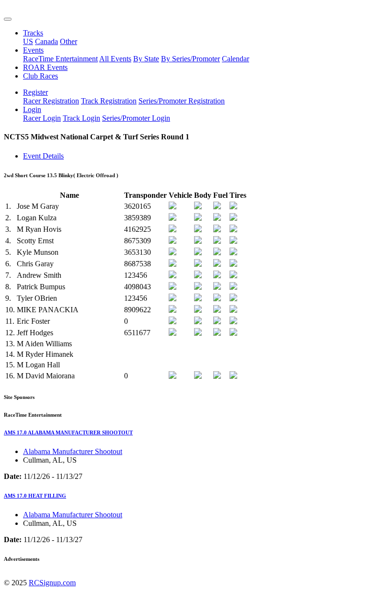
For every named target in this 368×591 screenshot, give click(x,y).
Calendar (235, 59)
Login (32, 109)
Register (35, 92)
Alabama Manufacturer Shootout (72, 451)
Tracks (33, 33)
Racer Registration (51, 101)
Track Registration (109, 101)
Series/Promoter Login (136, 118)
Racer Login (42, 118)
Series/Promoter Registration (181, 101)
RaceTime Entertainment (60, 59)
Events (33, 50)
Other (68, 41)
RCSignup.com (52, 583)
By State (146, 59)
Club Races (40, 76)
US (28, 41)
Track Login (81, 118)
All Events (115, 59)
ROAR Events (45, 67)
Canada (46, 41)
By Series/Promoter (190, 59)
